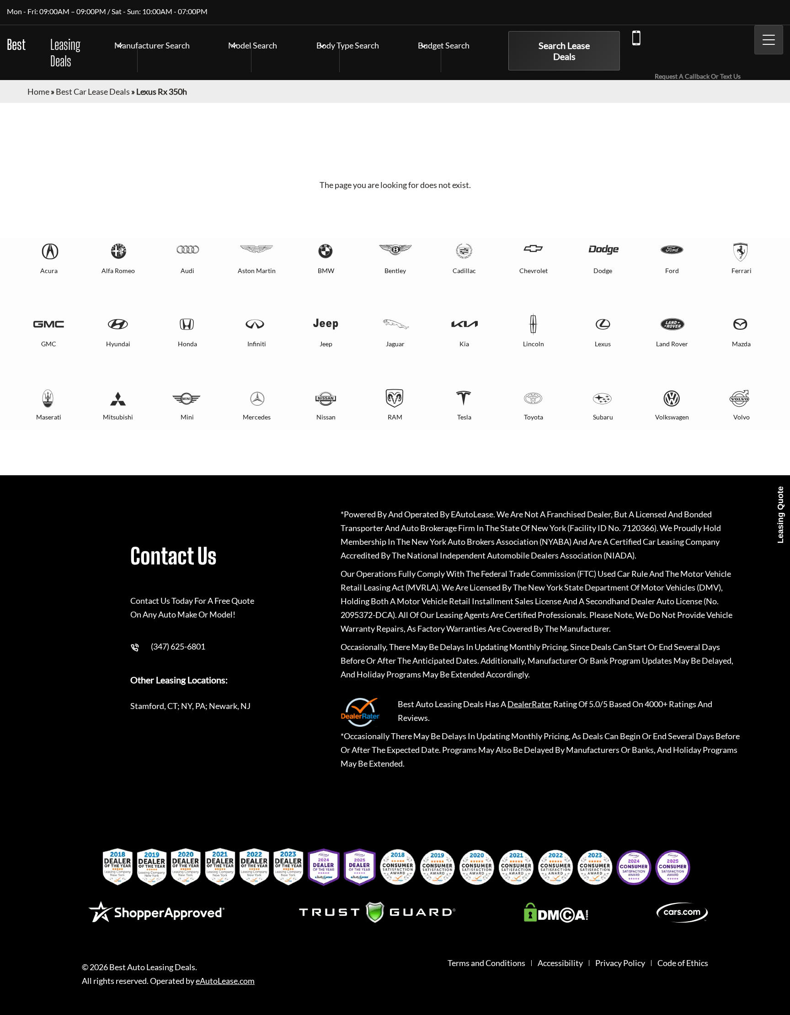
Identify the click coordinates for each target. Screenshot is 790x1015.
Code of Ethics (682, 963)
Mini (187, 417)
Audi (187, 270)
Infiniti (256, 344)
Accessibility (560, 963)
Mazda (741, 344)
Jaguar (395, 344)
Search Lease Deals (564, 51)
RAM (395, 417)
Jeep (326, 344)
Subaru (603, 417)
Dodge (602, 270)
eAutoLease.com (225, 981)
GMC (48, 344)
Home (38, 91)
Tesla (464, 417)
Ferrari (741, 270)
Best (43, 52)
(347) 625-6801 (684, 48)
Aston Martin (257, 270)
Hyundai (118, 344)
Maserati (48, 417)
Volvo (741, 417)
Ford (672, 270)
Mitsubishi (118, 417)
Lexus (603, 344)
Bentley (395, 270)
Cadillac (464, 270)
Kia (464, 344)
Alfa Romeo (118, 270)
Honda (187, 344)
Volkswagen (672, 417)
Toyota (533, 417)
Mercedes (257, 417)
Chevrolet (533, 270)
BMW (326, 270)
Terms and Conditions (486, 963)
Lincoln (533, 344)
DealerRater (529, 704)
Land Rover (672, 344)
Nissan (326, 417)
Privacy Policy (620, 963)
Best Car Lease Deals (93, 91)
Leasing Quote (780, 514)
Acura (49, 270)
